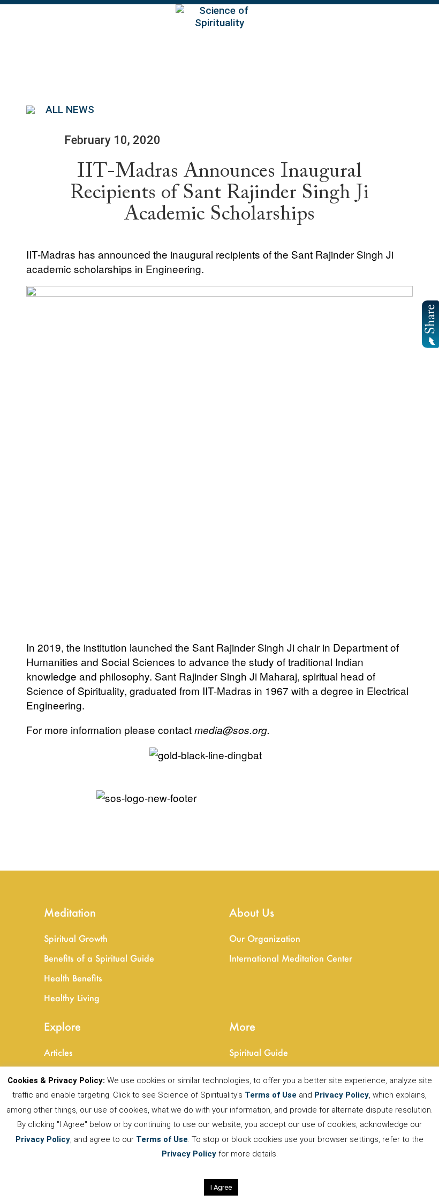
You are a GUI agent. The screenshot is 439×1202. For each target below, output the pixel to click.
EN (10, 17)
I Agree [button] (221, 1187)
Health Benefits (73, 978)
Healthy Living (72, 997)
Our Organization (264, 938)
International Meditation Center (290, 958)
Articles (58, 1052)
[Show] (429, 324)
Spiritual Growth (76, 938)
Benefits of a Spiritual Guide (99, 958)
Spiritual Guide (258, 1052)
